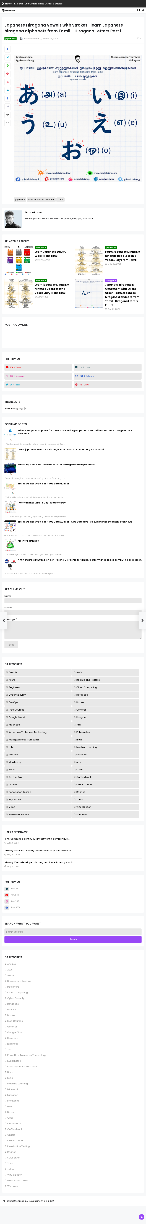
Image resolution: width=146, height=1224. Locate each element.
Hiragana (12, 1038)
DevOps (12, 1009)
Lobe (10, 1078)
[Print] (7, 123)
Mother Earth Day (28, 540)
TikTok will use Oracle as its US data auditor (37, 3)
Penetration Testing (18, 1146)
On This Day (14, 1123)
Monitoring (13, 1100)
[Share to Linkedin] (7, 90)
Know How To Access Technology (26, 1055)
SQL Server (13, 1157)
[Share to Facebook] (7, 49)
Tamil (10, 1163)
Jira (9, 1049)
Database (13, 1004)
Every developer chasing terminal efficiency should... (44, 862)
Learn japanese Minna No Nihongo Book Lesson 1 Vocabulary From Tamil (52, 289)
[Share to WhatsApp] (7, 65)
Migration (12, 1095)
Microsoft (12, 1089)
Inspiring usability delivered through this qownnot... (43, 850)
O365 (10, 1117)
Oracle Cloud (15, 1140)
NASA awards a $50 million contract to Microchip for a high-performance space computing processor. (80, 559)
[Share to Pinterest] (7, 74)
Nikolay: (9, 850)
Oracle (11, 1135)
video (10, 1169)
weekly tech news (17, 1180)
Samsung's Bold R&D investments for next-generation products (56, 464)
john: (7, 839)
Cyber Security (15, 998)
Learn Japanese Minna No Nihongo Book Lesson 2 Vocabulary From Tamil (122, 256)
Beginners (13, 986)
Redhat (11, 1152)
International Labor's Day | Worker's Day (42, 502)
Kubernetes (14, 1061)
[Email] (7, 115)
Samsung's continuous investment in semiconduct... (40, 839)
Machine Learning (17, 1083)
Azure (10, 975)
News (8, 3)
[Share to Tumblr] (7, 98)
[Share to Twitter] (7, 57)
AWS (10, 969)
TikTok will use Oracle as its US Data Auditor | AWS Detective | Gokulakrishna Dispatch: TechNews (75, 521)
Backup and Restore (19, 981)
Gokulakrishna (34, 212)
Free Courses (15, 1021)
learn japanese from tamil (22, 1066)
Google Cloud (15, 1032)
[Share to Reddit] (7, 82)
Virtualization (14, 1174)
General (12, 1026)
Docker (11, 1015)
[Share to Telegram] (7, 106)
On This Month (15, 1129)
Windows (12, 1186)
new (9, 1106)
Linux (10, 1072)
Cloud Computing (17, 992)
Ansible (11, 964)
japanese (13, 1043)
